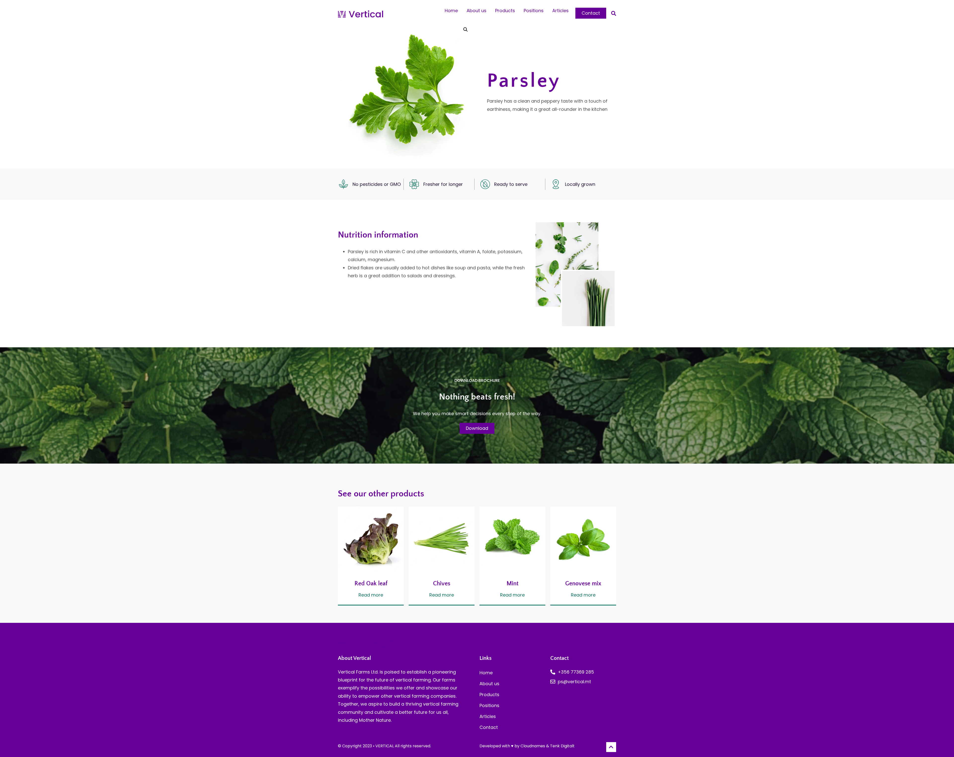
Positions (534, 10)
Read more (370, 595)
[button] (613, 13)
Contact (488, 727)
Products (505, 10)
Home (451, 10)
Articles (560, 10)
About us (476, 10)
